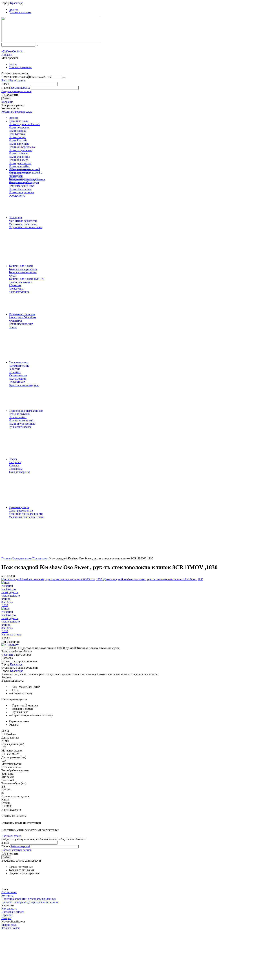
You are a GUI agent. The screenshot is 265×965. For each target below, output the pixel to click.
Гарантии (7, 915)
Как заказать (9, 908)
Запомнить (11, 94)
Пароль (5, 87)
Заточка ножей (10, 928)
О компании (9, 892)
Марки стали (9, 924)
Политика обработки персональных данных (28, 898)
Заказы (13, 64)
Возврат (6, 918)
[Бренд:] (10, 644)
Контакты (7, 895)
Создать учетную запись (16, 91)
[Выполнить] (64, 77)
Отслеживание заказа (14, 76)
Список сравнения (20, 67)
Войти (5, 80)
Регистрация (17, 80)
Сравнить (7, 654)
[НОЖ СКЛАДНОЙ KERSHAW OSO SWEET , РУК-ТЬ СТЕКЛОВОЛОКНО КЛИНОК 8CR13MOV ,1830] (52, 579)
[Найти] (36, 45)
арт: (3, 576)
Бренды (13, 9)
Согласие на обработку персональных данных (29, 902)
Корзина (6, 111)
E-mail (5, 83)
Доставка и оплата (20, 12)
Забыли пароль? (20, 87)
